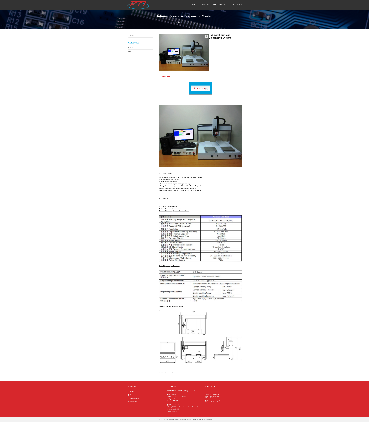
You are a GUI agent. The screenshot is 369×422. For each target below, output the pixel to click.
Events (130, 48)
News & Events (134, 398)
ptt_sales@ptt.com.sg (217, 401)
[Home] (170, 23)
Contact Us (133, 401)
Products (133, 395)
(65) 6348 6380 (214, 395)
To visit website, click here (167, 373)
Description (165, 76)
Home (132, 391)
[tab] (165, 76)
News (130, 51)
